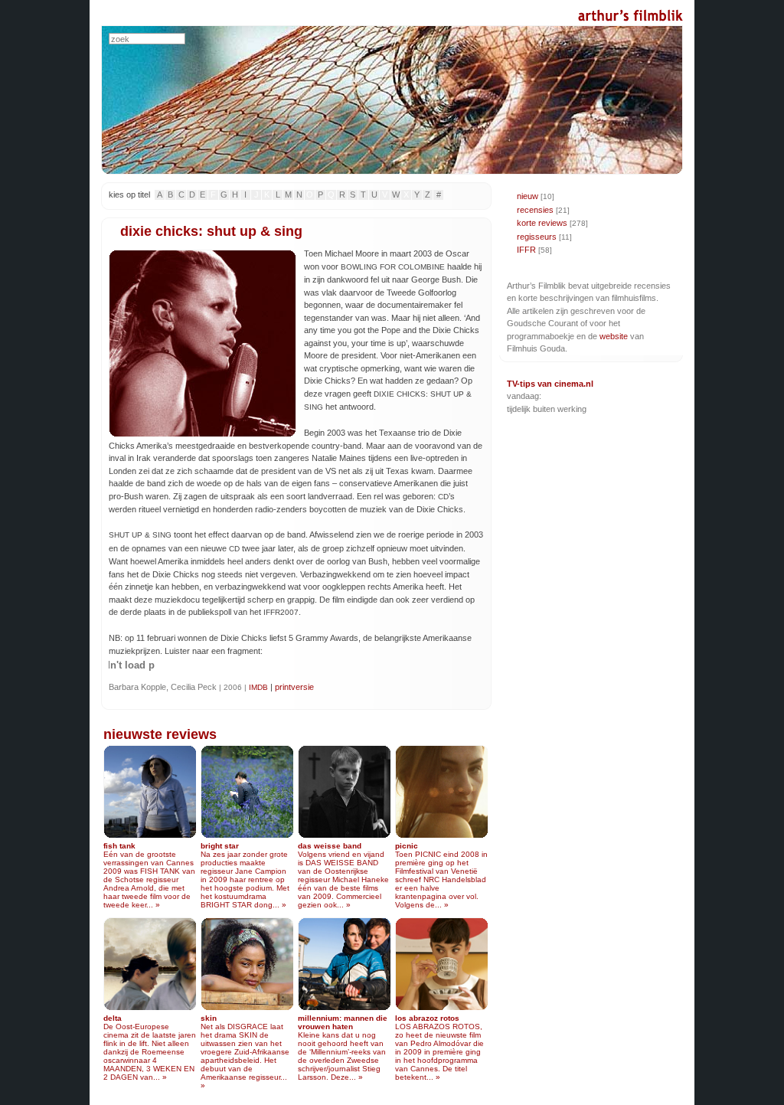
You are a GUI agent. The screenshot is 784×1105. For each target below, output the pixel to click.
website (613, 336)
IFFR (526, 249)
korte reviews (542, 222)
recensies (535, 209)
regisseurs (537, 236)
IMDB (258, 687)
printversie (294, 686)
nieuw (527, 196)
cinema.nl (573, 383)
